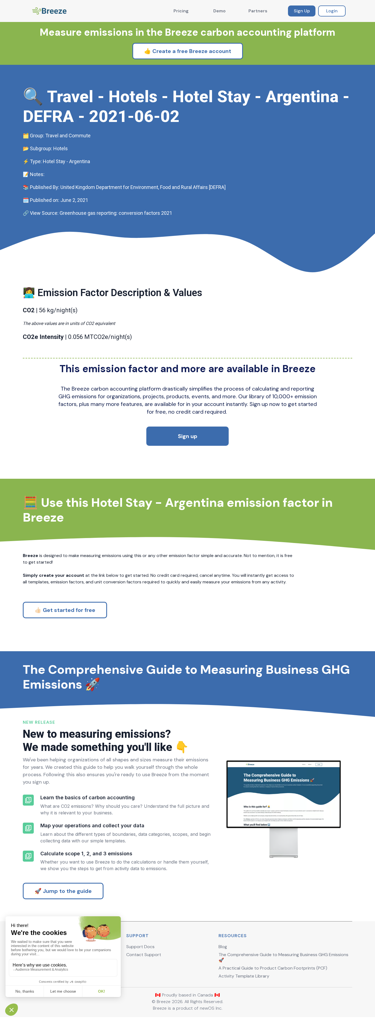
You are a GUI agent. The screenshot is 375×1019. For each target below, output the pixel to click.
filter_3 (28, 856)
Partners (257, 11)
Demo (219, 11)
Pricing (181, 11)
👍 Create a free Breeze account (187, 51)
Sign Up (302, 11)
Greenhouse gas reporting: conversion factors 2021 (116, 213)
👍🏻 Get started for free (65, 610)
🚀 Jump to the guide (63, 891)
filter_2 (28, 828)
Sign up (187, 436)
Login (332, 11)
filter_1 (28, 800)
